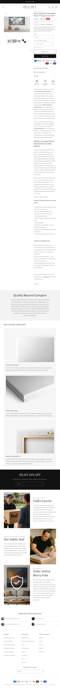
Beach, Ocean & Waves (9, 644)
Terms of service (44, 684)
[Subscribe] (42, 484)
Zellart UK (41, 652)
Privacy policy (36, 684)
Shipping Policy (25, 638)
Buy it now (45, 56)
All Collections (25, 648)
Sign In (41, 641)
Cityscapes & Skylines (9, 648)
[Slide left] (5, 41)
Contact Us (46, 277)
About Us (23, 652)
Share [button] (37, 283)
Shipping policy (52, 684)
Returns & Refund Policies (28, 641)
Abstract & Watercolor (9, 638)
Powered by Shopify (21, 684)
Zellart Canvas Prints (12, 684)
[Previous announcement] (3, 1)
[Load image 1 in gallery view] (10, 41)
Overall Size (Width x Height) (40, 40)
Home (22, 644)
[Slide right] (28, 41)
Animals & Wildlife (8, 641)
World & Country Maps (9, 655)
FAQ (22, 659)
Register (41, 638)
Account (41, 644)
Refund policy (29, 684)
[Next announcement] (57, 1)
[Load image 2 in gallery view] (14, 41)
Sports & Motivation (9, 652)
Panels (35, 33)
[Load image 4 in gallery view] (24, 41)
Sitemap (23, 662)
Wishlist (41, 648)
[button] (3, 7)
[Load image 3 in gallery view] (19, 41)
